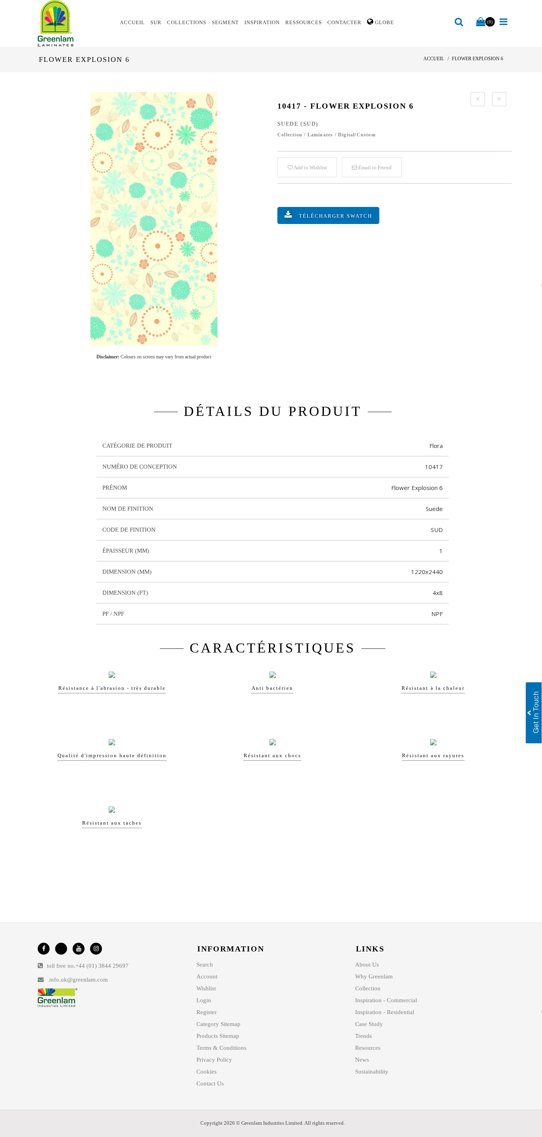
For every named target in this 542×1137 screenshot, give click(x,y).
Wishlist (206, 988)
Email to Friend (374, 167)
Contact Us (210, 1083)
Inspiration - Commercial (386, 1000)
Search (204, 964)
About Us (367, 964)
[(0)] (480, 22)
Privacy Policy (214, 1060)
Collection (368, 988)
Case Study (369, 1024)
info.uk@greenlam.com (78, 979)
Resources (368, 1048)
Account (206, 976)
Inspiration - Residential (384, 1012)
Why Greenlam (374, 976)
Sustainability (371, 1071)
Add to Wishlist (310, 167)
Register (206, 1012)
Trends (363, 1036)
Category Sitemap (218, 1024)
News (362, 1060)
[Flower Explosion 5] (478, 99)
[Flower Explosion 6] (154, 219)
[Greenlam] (74, 23)
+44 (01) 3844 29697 (102, 966)
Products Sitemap (217, 1036)
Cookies (206, 1071)
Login (203, 1000)
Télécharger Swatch (335, 216)
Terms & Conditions (221, 1048)
